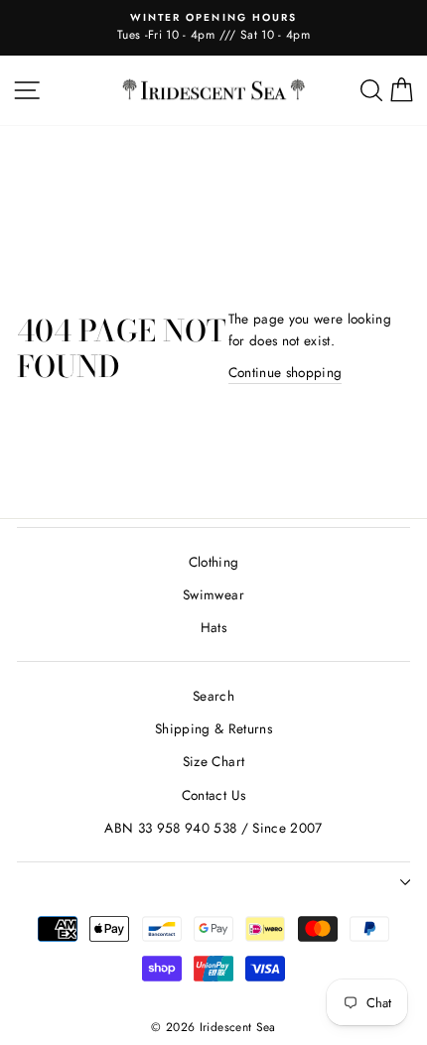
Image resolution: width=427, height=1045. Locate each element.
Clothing (214, 562)
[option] (213, 28)
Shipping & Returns (213, 728)
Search (213, 696)
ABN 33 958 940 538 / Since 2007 (213, 828)
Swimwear (213, 594)
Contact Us (213, 795)
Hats (213, 627)
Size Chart (213, 761)
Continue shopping (285, 372)
